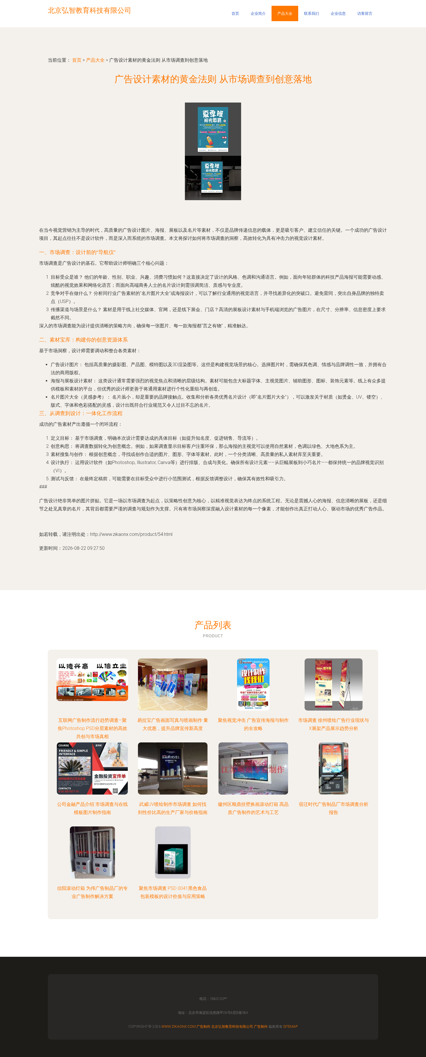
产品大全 (284, 13)
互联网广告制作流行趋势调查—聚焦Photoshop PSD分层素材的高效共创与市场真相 (92, 728)
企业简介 (258, 13)
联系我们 (311, 13)
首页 (235, 13)
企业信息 (338, 13)
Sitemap (290, 1027)
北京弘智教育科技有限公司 (232, 1027)
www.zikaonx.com (178, 1027)
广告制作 (203, 1027)
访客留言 (364, 13)
